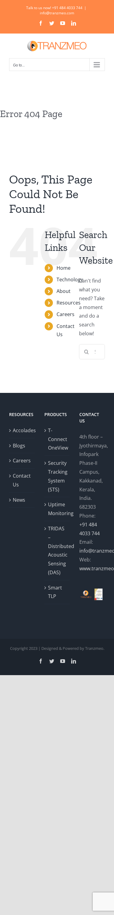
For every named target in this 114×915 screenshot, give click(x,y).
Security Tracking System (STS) (57, 476)
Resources (69, 302)
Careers (65, 314)
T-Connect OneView (57, 439)
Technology (70, 279)
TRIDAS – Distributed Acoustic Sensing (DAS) (57, 550)
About (64, 291)
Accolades (22, 430)
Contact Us (22, 480)
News (19, 500)
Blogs (19, 445)
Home (64, 268)
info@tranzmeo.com (57, 13)
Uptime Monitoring (57, 509)
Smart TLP (55, 592)
